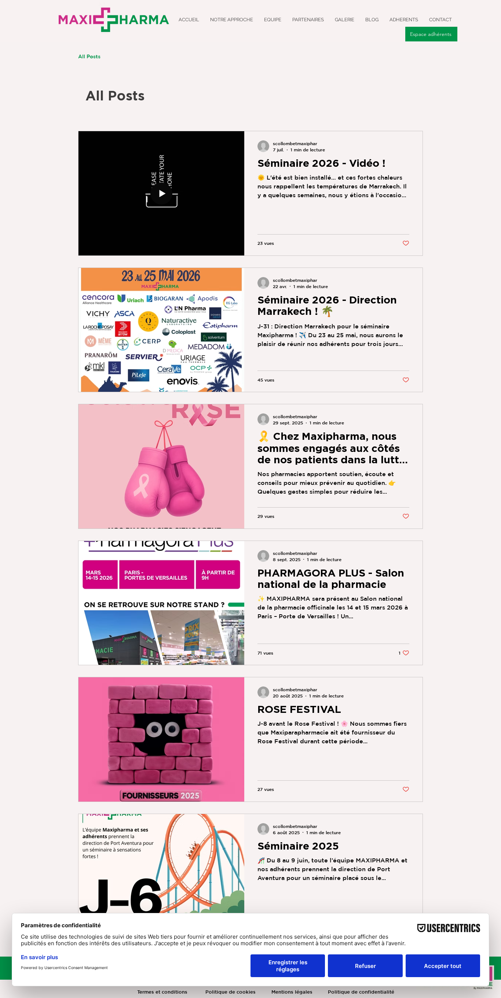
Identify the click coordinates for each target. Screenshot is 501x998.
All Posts (89, 56)
